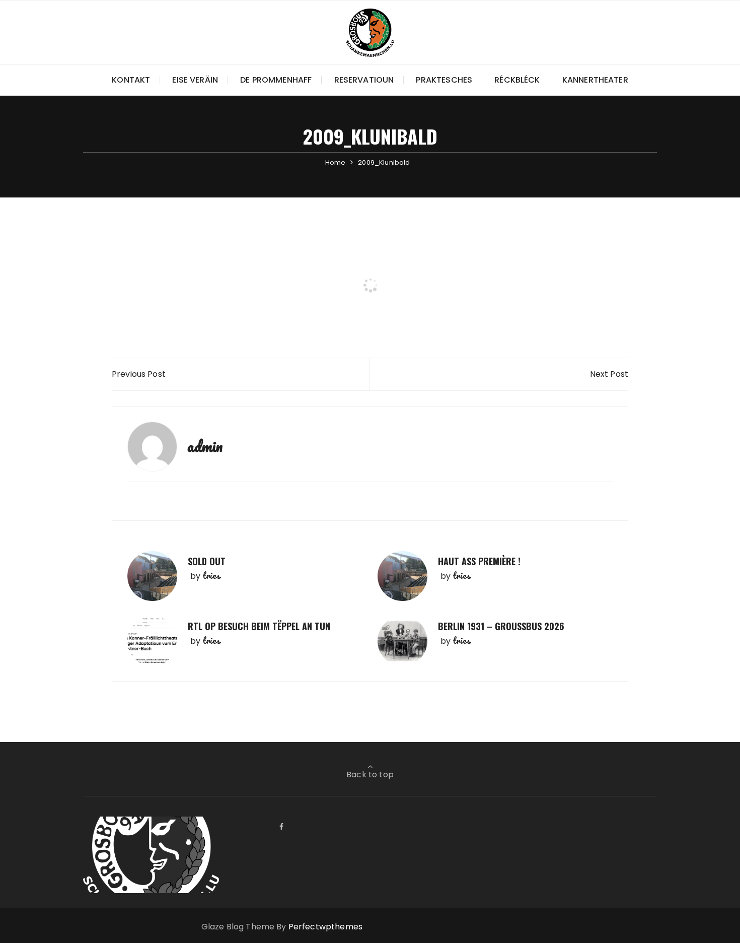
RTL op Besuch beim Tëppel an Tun (259, 626)
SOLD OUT (207, 561)
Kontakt (131, 80)
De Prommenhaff (276, 80)
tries (211, 575)
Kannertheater (595, 80)
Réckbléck (517, 80)
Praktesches (444, 80)
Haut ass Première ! (479, 561)
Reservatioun (364, 80)
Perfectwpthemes (325, 926)
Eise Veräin (195, 80)
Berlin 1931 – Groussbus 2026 (501, 626)
